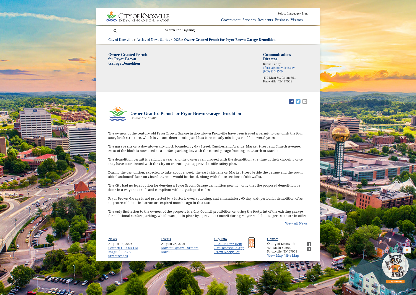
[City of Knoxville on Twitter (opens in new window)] (306, 247)
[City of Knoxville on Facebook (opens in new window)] (306, 242)
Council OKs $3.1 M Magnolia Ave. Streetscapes (123, 252)
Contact (272, 239)
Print (305, 13)
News (112, 239)
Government (230, 20)
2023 (177, 39)
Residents (265, 20)
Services (249, 20)
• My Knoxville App (229, 248)
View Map (275, 255)
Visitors (297, 20)
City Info (220, 239)
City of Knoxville (120, 39)
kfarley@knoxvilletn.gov (279, 67)
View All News (296, 223)
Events (166, 239)
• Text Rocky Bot (227, 252)
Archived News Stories (153, 39)
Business (282, 20)
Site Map (292, 255)
